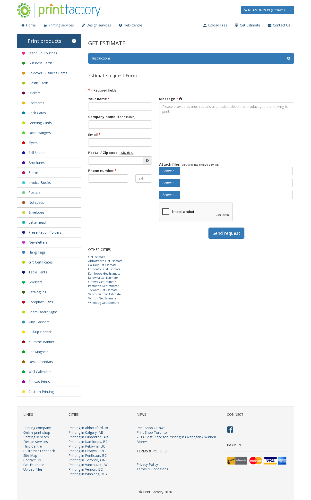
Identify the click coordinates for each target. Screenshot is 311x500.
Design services (98, 25)
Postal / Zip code (103, 152)
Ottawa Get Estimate (102, 282)
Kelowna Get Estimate (103, 278)
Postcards (36, 103)
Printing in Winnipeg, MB (88, 474)
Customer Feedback (39, 451)
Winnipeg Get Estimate (103, 303)
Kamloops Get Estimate (104, 273)
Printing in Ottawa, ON (86, 451)
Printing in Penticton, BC (88, 455)
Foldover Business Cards (47, 73)
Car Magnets (38, 351)
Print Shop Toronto (152, 432)
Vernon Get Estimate (102, 298)
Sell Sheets (36, 152)
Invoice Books (39, 182)
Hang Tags (36, 252)
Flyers (33, 142)
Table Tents (37, 272)
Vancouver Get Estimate (104, 294)
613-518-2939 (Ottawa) (266, 10)
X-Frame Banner (41, 341)
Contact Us (281, 25)
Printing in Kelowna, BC (87, 446)
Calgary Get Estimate (102, 265)
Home (30, 25)
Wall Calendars (40, 371)
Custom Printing (41, 391)
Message (168, 98)
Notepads (36, 202)
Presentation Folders (44, 232)
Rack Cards (37, 112)
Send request (226, 233)
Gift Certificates (40, 262)
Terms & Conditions (152, 469)
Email (94, 134)
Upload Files (217, 25)
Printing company (37, 427)
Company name (101, 116)
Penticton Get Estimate (103, 286)
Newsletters (37, 242)
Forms (33, 172)
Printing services (60, 25)
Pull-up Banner (40, 332)
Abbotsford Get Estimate (105, 261)
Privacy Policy (147, 464)
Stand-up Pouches (42, 53)
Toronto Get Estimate (103, 290)
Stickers (34, 93)
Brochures (36, 162)
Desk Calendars (40, 361)
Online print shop (36, 432)
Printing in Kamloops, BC (88, 441)
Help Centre (132, 25)
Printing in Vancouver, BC (88, 464)
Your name (99, 98)
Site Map (30, 455)
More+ (142, 441)
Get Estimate (249, 25)
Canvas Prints (39, 381)
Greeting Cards (40, 122)
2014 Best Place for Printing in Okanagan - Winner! (176, 437)
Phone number (102, 170)
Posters (34, 192)
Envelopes (36, 212)
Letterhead (37, 222)
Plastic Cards (38, 83)
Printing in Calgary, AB (86, 432)
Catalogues (37, 292)
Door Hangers (39, 132)
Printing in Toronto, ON (87, 460)
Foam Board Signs (43, 312)
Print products (44, 41)
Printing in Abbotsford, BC (89, 427)
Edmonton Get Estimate (104, 269)
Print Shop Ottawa (151, 427)
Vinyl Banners (39, 322)
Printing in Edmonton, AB (88, 437)
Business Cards (40, 63)
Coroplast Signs (40, 302)
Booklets (35, 282)
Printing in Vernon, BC (86, 469)
